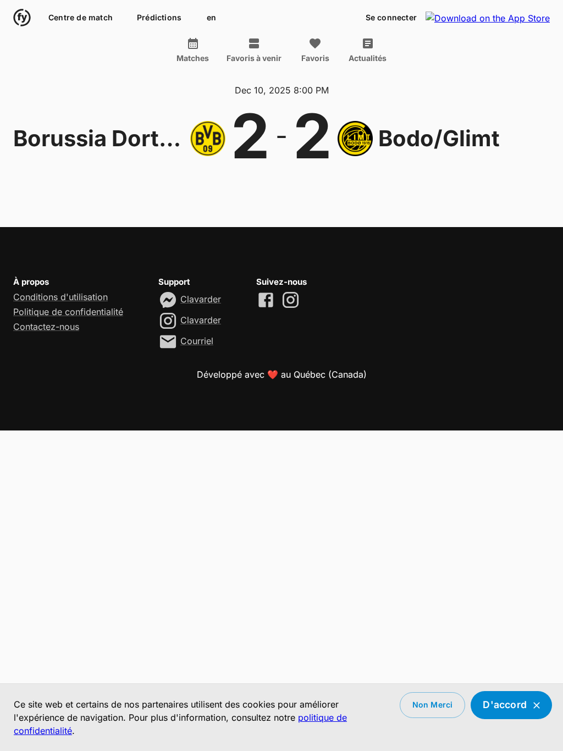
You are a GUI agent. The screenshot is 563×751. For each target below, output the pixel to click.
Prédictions (159, 17)
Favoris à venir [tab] (254, 58)
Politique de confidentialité (68, 311)
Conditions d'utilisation (60, 296)
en (211, 17)
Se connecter (391, 17)
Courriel (196, 340)
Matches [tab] (192, 58)
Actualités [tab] (368, 58)
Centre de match (80, 17)
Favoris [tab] (315, 58)
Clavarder (200, 299)
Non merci (432, 704)
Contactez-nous (46, 326)
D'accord (505, 704)
